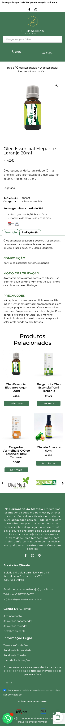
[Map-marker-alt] (39, 555)
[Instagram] (35, 9)
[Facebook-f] (29, 9)
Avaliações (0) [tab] (30, 232)
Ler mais (49, 403)
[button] (56, 85)
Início (10, 67)
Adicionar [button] (16, 403)
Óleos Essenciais (26, 67)
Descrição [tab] (11, 232)
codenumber (39, 721)
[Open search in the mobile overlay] (32, 39)
